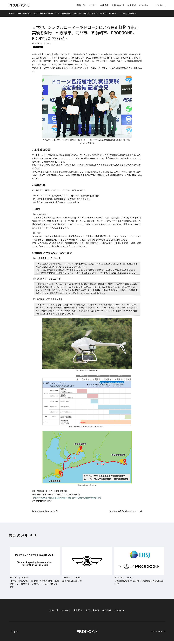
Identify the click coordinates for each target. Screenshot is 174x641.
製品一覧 (81, 5)
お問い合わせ (118, 5)
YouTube (143, 5)
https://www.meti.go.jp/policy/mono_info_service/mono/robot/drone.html (67, 497)
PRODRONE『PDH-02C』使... (46, 511)
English (159, 5)
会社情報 (104, 5)
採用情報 (132, 5)
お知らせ (93, 5)
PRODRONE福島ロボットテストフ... (124, 511)
